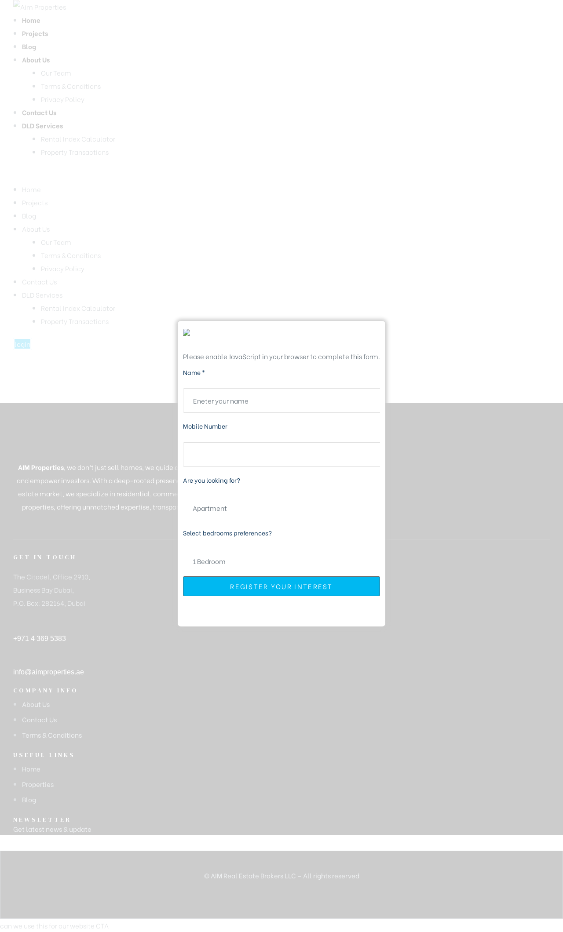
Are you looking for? (211, 479)
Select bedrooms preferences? (227, 532)
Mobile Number (205, 425)
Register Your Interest (281, 586)
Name (194, 372)
